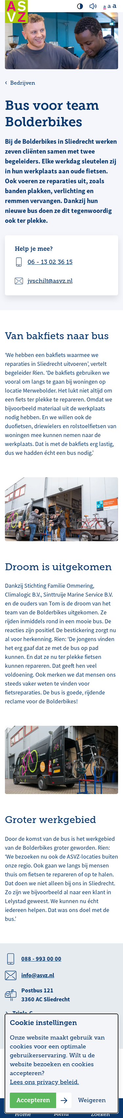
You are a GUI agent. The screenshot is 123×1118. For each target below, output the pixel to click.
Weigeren (92, 1100)
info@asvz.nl (37, 975)
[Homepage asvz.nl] (16, 11)
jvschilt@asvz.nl (50, 281)
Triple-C (22, 1013)
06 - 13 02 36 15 (50, 262)
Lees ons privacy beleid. (44, 1082)
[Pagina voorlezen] (93, 6)
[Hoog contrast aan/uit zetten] (80, 6)
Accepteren (33, 1100)
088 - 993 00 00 (41, 959)
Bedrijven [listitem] (22, 83)
